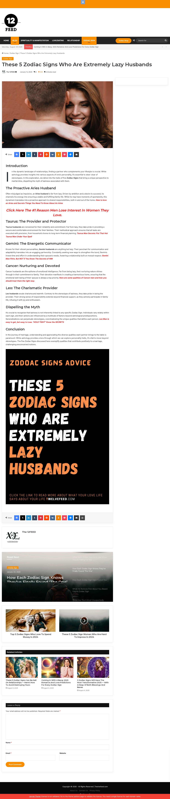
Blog (14, 40)
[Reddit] (46, 154)
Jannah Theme (35, 796)
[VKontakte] (52, 154)
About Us (73, 791)
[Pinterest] (40, 154)
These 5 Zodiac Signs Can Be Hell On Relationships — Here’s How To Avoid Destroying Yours (21, 682)
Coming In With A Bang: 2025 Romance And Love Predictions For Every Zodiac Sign (56, 682)
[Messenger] (70, 154)
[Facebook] (16, 154)
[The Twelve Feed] (11, 22)
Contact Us (83, 791)
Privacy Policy (95, 791)
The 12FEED (10, 72)
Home (6, 40)
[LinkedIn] (28, 154)
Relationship (73, 40)
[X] (22, 154)
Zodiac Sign (89, 40)
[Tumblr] (34, 154)
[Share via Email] (76, 154)
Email (8, 753)
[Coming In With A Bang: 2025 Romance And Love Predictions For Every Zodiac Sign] (57, 667)
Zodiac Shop (123, 41)
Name (9, 743)
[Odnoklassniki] (58, 154)
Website (62, 753)
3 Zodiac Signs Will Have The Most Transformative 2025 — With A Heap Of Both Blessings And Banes (73, 47)
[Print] (82, 517)
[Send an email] (16, 72)
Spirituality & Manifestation (35, 40)
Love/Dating (58, 40)
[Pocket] (64, 154)
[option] (57, 577)
